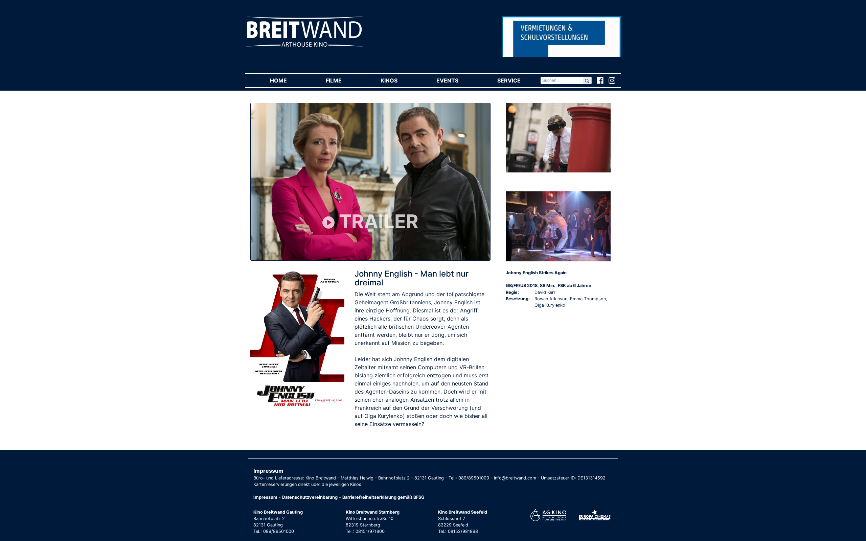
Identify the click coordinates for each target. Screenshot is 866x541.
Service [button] (518, 80)
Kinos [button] (399, 80)
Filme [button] (343, 80)
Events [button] (457, 80)
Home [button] (288, 80)
